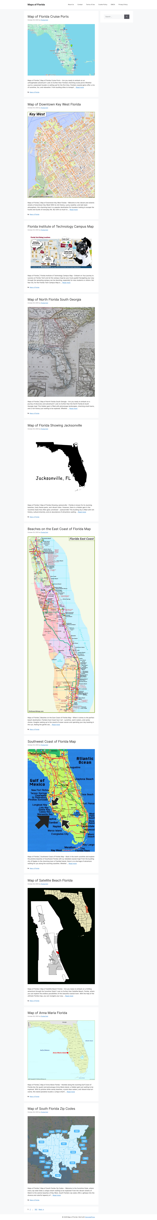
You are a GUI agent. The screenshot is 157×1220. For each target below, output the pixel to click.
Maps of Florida (36, 4)
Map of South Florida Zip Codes (51, 1108)
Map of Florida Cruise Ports (48, 16)
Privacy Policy (123, 4)
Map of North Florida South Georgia (54, 299)
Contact (80, 4)
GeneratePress (90, 1217)
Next (41, 1209)
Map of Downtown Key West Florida (54, 104)
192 (36, 1209)
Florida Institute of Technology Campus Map (61, 226)
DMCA (113, 4)
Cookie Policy (102, 4)
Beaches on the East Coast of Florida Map (59, 529)
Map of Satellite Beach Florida (50, 880)
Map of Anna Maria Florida (47, 1013)
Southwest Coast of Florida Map (52, 741)
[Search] (126, 17)
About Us (71, 4)
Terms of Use (90, 4)
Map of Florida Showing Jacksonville (55, 425)
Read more (80, 87)
